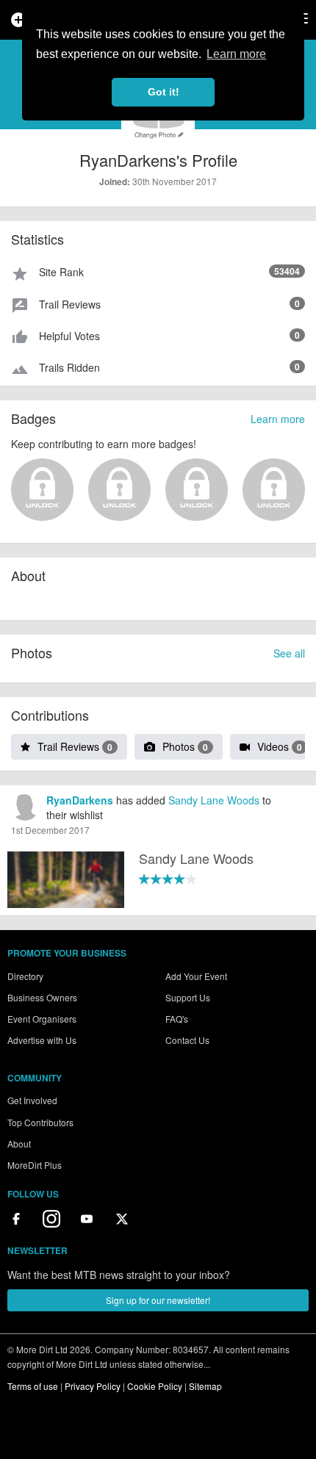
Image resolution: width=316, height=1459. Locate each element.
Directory (25, 976)
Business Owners (42, 997)
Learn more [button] (236, 54)
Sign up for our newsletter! (158, 1300)
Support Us (187, 997)
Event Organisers (41, 1018)
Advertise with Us (41, 1040)
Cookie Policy (154, 1386)
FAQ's (176, 1018)
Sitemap (205, 1386)
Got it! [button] (163, 92)
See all (289, 653)
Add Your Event (196, 976)
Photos (185, 746)
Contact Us (187, 1040)
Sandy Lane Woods (213, 800)
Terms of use (32, 1386)
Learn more (278, 418)
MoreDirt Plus (34, 1165)
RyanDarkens (79, 800)
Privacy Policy (93, 1386)
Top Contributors (40, 1122)
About (19, 1143)
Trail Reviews (74, 746)
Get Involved (32, 1100)
